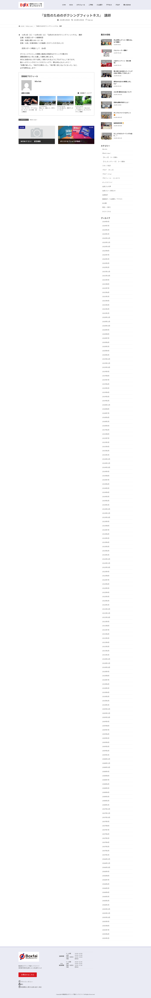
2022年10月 (106, 246)
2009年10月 (106, 717)
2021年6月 (105, 292)
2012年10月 (106, 567)
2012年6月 (105, 584)
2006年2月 (105, 901)
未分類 (104, 203)
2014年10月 (106, 467)
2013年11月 (106, 513)
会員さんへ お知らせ (109, 190)
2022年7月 (105, 255)
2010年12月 (106, 659)
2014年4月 (105, 492)
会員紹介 (105, 195)
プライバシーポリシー (27, 981)
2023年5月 (105, 230)
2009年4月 (105, 742)
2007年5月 (105, 838)
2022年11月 (106, 242)
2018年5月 (105, 421)
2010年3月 (105, 696)
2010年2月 (105, 701)
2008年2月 (105, 801)
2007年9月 (105, 821)
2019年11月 (106, 363)
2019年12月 (106, 359)
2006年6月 (105, 884)
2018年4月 (105, 425)
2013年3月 (105, 546)
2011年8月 (105, 626)
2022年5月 (105, 259)
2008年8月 (105, 775)
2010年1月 (105, 705)
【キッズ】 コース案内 (109, 157)
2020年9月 (105, 330)
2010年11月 (106, 663)
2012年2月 (105, 600)
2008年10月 (106, 767)
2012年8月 (105, 576)
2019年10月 (106, 367)
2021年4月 (105, 301)
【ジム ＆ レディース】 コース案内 (113, 161)
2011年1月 (105, 655)
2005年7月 (105, 930)
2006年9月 (105, 871)
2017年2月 (105, 430)
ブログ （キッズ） (108, 170)
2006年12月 (106, 859)
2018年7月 (105, 413)
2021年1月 (105, 313)
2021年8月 (105, 284)
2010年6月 (105, 684)
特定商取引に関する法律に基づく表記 (31, 987)
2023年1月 (105, 234)
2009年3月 (105, 746)
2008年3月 (105, 796)
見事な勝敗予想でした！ (121, 102)
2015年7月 (105, 438)
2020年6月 (105, 342)
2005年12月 (106, 909)
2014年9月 (105, 471)
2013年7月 (105, 530)
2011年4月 (105, 642)
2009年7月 (105, 730)
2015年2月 (105, 451)
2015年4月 (105, 446)
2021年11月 (106, 271)
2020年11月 (106, 321)
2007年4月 (105, 842)
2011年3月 (105, 646)
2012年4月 (105, 592)
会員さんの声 (106, 186)
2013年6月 (105, 534)
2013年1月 (105, 555)
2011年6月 (105, 634)
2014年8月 (105, 475)
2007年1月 (105, 855)
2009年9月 (105, 721)
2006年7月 (105, 880)
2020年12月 (106, 317)
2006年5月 (105, 888)
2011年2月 (105, 650)
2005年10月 (106, 917)
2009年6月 (105, 734)
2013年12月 (106, 509)
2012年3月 (105, 596)
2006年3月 (105, 896)
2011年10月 (106, 617)
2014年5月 (105, 488)
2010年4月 (105, 692)
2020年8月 (105, 334)
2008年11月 (106, 763)
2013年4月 (105, 542)
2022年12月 (106, 238)
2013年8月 (105, 526)
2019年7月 (105, 380)
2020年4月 (105, 351)
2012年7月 (105, 580)
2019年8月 (105, 375)
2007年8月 (105, 825)
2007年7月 (105, 830)
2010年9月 (105, 671)
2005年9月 (105, 921)
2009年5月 (105, 738)
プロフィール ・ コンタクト (111, 178)
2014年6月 (105, 484)
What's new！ (33, 120)
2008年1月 (105, 805)
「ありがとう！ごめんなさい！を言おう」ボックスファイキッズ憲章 (83, 109)
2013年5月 (105, 538)
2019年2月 (105, 401)
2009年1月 (105, 755)
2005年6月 (105, 934)
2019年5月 (105, 388)
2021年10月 (106, 276)
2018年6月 (105, 417)
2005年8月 (105, 926)
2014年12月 (106, 459)
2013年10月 (106, 517)
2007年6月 (105, 834)
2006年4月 (105, 892)
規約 (22, 984)
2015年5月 (105, 442)
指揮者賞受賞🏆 (119, 123)
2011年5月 (105, 638)
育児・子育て (106, 207)
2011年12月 (106, 609)
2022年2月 (105, 267)
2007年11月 (106, 813)
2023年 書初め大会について (123, 92)
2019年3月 (105, 396)
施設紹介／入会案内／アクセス (112, 199)
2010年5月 (105, 688)
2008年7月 (105, 780)
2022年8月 (105, 250)
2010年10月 (106, 667)
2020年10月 (106, 326)
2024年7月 (105, 226)
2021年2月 (105, 309)
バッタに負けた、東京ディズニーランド (65, 109)
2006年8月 (105, 875)
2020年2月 (105, 355)
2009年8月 (105, 726)
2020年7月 (105, 338)
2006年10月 (106, 867)
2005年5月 (105, 938)
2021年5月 (105, 296)
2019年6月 (105, 384)
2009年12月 (106, 709)
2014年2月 (105, 501)
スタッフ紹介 (106, 165)
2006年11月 (106, 863)
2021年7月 (105, 288)
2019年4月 (105, 392)
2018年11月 (106, 405)
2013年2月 (105, 551)
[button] (27, 974)
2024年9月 (105, 221)
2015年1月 (105, 455)
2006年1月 (105, 905)
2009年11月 (106, 713)
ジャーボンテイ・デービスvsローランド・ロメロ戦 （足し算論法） (29, 109)
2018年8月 (105, 409)
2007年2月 (105, 851)
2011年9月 (105, 621)
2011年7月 (105, 630)
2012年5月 (105, 588)
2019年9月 (105, 371)
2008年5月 (105, 788)
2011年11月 (106, 613)
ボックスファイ (87, 104)
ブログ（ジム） (107, 174)
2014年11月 (106, 463)
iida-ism (53, 104)
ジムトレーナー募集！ (121, 50)
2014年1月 (105, 505)
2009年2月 (105, 751)
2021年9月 (105, 280)
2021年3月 (105, 305)
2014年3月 (105, 496)
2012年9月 (105, 571)
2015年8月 (105, 434)
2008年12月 (106, 759)
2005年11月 (106, 913)
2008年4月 (105, 792)
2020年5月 (105, 346)
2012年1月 (105, 605)
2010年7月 (105, 680)
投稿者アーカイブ (86, 93)
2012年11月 (106, 563)
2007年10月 (106, 817)
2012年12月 (106, 559)
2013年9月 (105, 521)
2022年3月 (105, 263)
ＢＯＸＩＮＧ (34, 104)
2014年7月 (105, 480)
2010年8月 (105, 676)
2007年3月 (105, 846)
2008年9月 (105, 771)
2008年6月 (105, 784)
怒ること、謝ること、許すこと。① (47, 109)
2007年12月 (106, 809)
